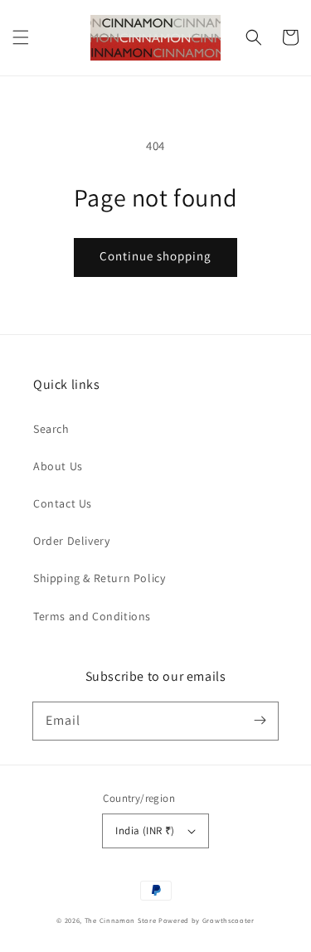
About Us (58, 466)
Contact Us (62, 503)
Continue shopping (155, 256)
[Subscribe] (259, 720)
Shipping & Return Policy (99, 578)
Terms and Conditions (92, 616)
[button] (20, 37)
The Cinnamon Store (121, 920)
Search (51, 428)
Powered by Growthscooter (206, 920)
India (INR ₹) (144, 830)
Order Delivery (71, 540)
